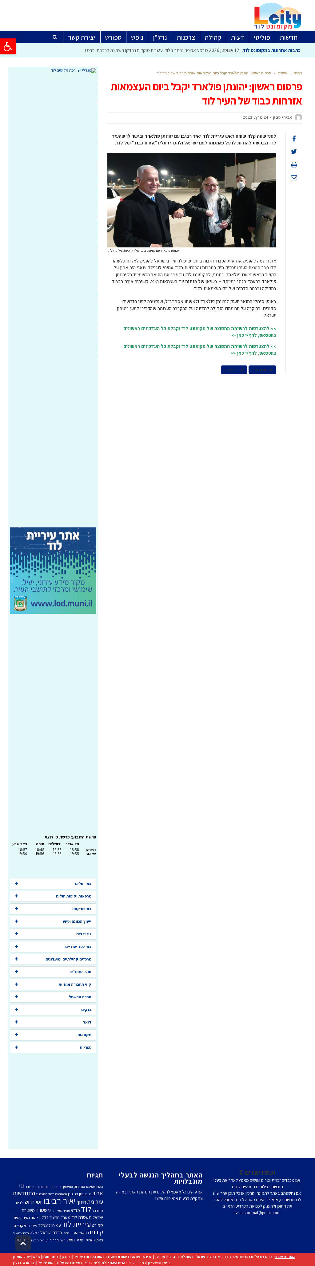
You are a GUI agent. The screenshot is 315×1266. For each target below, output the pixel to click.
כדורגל (97, 1210)
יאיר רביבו (59, 1200)
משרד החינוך (59, 1217)
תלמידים (33, 1240)
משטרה (43, 1209)
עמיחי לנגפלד (49, 1225)
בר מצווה (43, 1187)
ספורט (97, 1225)
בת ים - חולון (51, 1256)
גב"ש (36, 1256)
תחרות (54, 1240)
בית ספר (55, 1187)
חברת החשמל (80, 997)
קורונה (95, 1232)
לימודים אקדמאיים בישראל (79, 1262)
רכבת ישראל (51, 1232)
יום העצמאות (234, 370)
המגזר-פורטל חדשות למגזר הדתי (191, 1256)
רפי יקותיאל (76, 1240)
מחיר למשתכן (61, 1211)
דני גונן (73, 1194)
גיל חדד (31, 1187)
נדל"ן (17, 1262)
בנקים (86, 1010)
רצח (63, 1240)
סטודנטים (30, 1217)
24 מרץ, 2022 (256, 117)
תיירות (44, 1240)
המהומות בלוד (57, 1194)
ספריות (85, 1047)
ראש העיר (78, 1233)
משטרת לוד (81, 1217)
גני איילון (85, 1194)
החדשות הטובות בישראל (91, 1256)
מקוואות (84, 1035)
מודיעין (160, 1256)
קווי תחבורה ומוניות (75, 984)
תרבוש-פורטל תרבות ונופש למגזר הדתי (246, 1256)
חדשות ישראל (48, 1262)
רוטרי (66, 1233)
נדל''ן (43, 1217)
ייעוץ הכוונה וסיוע (77, 921)
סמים (18, 1217)
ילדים (20, 1202)
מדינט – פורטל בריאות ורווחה (132, 1256)
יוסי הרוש (33, 1201)
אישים (282, 73)
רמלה (34, 1233)
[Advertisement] (53, 300)
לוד (86, 1208)
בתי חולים (83, 883)
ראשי (298, 73)
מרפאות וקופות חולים (73, 896)
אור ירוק (79, 1186)
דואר (87, 1022)
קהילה (18, 1225)
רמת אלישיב (21, 1233)
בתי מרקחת (81, 909)
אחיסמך (67, 1187)
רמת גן (67, 1256)
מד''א (75, 1210)
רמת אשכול (94, 1240)
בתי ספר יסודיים (78, 947)
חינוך (81, 1202)
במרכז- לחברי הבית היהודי (127, 1262)
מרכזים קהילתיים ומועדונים (68, 959)
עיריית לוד (76, 1224)
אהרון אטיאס (94, 1187)
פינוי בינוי (30, 1225)
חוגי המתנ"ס (80, 972)
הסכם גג (41, 1194)
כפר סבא (29, 1262)
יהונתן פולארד (262, 370)
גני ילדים (83, 934)
